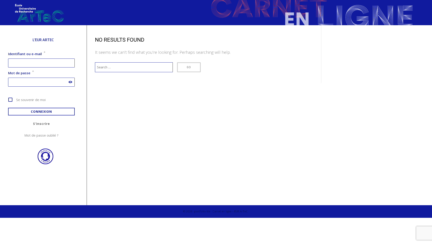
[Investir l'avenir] (43, 163)
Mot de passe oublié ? (41, 135)
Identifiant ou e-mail (26, 54)
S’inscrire (41, 124)
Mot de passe (21, 73)
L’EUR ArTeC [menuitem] (43, 39)
